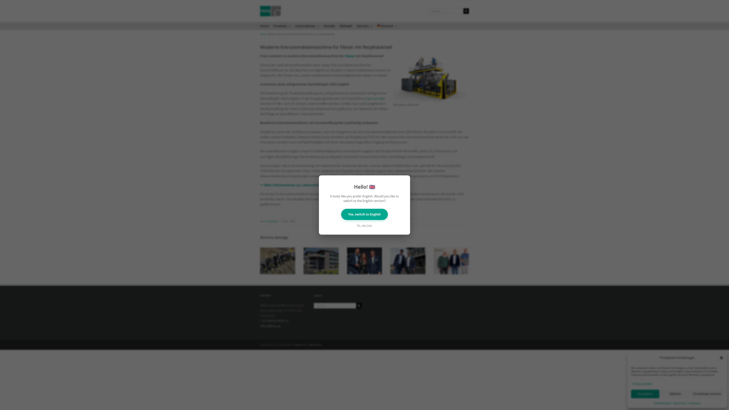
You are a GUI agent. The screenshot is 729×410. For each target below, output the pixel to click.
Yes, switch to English (364, 214)
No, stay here (364, 225)
